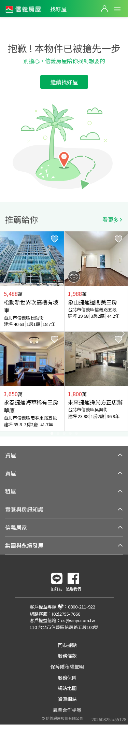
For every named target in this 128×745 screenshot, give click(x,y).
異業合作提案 (67, 709)
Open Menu (117, 9)
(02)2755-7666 (66, 614)
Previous (5, 333)
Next (122, 333)
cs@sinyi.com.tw (78, 620)
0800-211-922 (81, 606)
